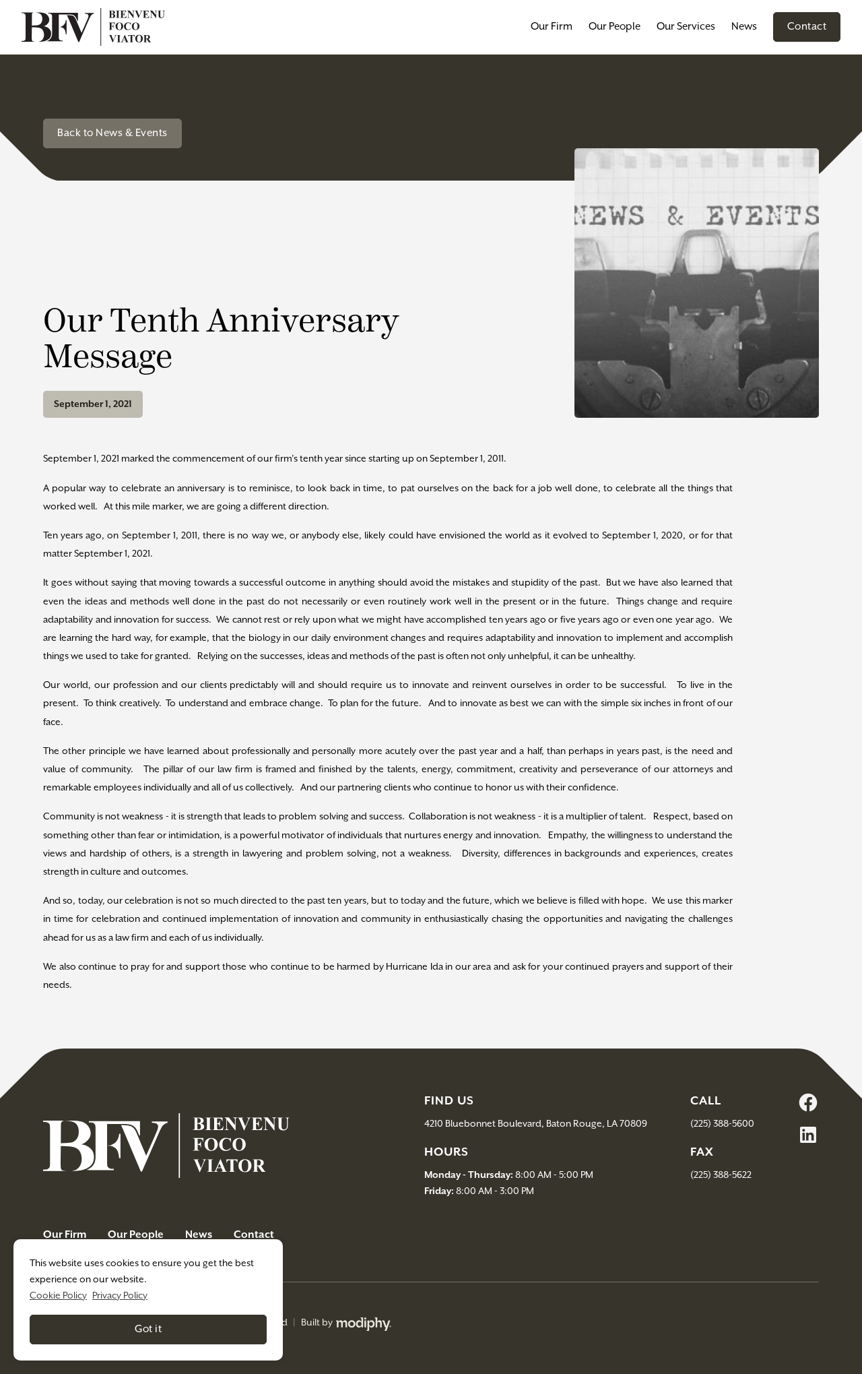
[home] (93, 27)
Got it (148, 1329)
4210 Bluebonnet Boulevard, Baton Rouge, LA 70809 (535, 1124)
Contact (807, 26)
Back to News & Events (112, 133)
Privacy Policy (119, 1295)
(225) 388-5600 (722, 1124)
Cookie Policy (58, 1295)
